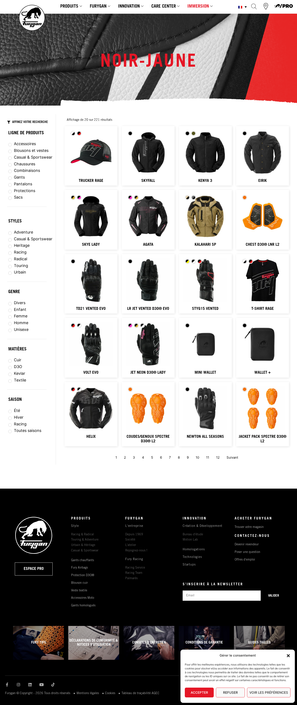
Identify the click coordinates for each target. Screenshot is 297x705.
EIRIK (262, 181)
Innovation (129, 7)
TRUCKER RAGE (91, 181)
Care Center (163, 7)
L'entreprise (134, 526)
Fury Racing (134, 559)
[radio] (73, 133)
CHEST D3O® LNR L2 (262, 245)
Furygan (98, 7)
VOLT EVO (90, 373)
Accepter (199, 692)
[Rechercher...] (254, 6)
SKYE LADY (91, 245)
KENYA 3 (205, 181)
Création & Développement (202, 526)
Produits (69, 7)
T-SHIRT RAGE (262, 309)
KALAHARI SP (205, 245)
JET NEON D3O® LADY (148, 373)
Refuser (230, 692)
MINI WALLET (205, 373)
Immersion (198, 7)
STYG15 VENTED (205, 309)
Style (75, 526)
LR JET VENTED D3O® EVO (148, 309)
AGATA (148, 245)
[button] (288, 656)
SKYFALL (148, 181)
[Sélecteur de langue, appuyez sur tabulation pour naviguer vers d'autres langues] (242, 7)
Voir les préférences (268, 692)
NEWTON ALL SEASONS (205, 437)
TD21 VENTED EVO (91, 309)
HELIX (91, 437)
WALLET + (262, 373)
